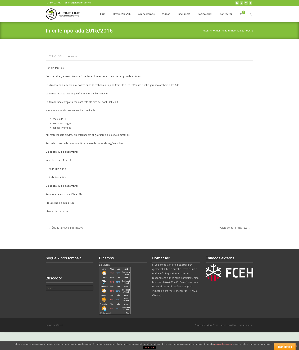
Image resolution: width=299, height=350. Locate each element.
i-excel (230, 325)
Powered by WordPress (206, 325)
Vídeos (166, 14)
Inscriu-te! (184, 14)
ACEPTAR (149, 348)
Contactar (226, 14)
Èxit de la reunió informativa (66, 227)
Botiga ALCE (205, 14)
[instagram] (246, 4)
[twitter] (241, 4)
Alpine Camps (146, 14)
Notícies (74, 56)
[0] (240, 14)
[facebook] (237, 4)
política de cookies (223, 344)
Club (102, 14)
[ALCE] (60, 13)
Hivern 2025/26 (121, 14)
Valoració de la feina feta (234, 227)
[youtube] (250, 4)
